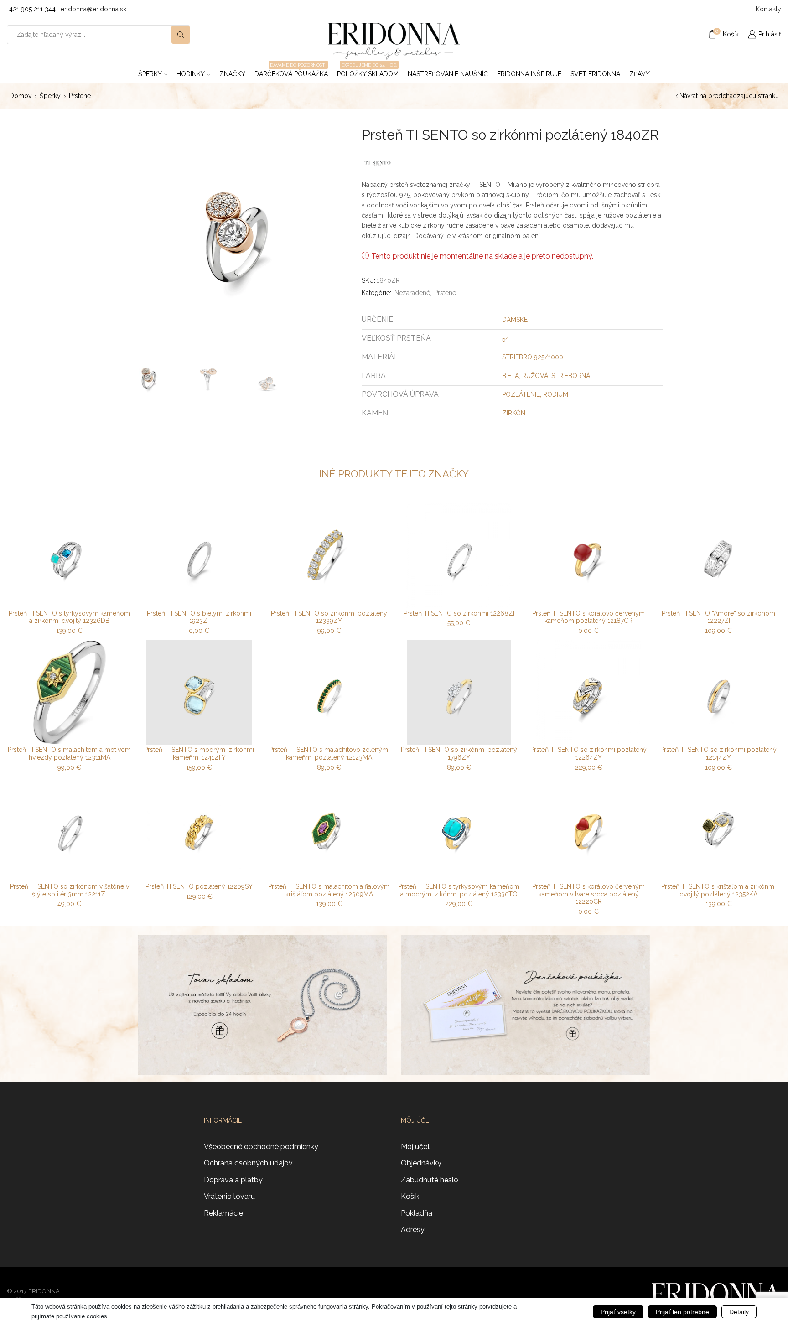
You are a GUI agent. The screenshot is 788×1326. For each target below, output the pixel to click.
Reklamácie (223, 1213)
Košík (410, 1196)
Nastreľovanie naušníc (448, 74)
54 (505, 338)
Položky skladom (368, 71)
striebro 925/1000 (532, 357)
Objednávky (421, 1163)
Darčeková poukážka (291, 71)
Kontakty (768, 9)
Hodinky (190, 74)
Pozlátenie (521, 394)
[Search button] (180, 35)
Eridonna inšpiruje (529, 74)
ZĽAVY (639, 74)
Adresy (413, 1229)
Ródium (555, 394)
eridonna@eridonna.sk (93, 9)
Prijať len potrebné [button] (682, 1312)
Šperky (150, 74)
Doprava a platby (233, 1180)
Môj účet (415, 1146)
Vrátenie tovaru (229, 1196)
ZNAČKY (232, 74)
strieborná (570, 375)
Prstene (80, 95)
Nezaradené (412, 292)
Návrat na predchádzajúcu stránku (729, 95)
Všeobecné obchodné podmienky (261, 1146)
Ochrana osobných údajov (248, 1163)
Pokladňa (416, 1213)
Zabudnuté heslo (429, 1180)
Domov (20, 95)
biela (510, 375)
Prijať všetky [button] (618, 1312)
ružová (535, 375)
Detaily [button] (739, 1312)
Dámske (515, 319)
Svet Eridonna (595, 74)
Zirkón (513, 413)
